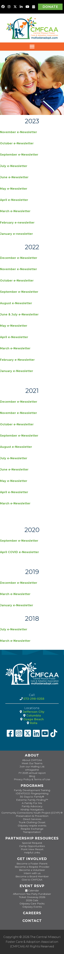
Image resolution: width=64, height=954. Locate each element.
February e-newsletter (17, 222)
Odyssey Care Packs (32, 903)
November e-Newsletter (18, 132)
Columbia (33, 715)
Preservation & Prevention (32, 815)
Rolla (33, 723)
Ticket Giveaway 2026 (32, 897)
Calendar (33, 890)
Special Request (32, 842)
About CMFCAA (32, 760)
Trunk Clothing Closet (32, 822)
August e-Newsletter (16, 303)
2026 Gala (32, 900)
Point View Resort (32, 849)
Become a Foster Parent (32, 863)
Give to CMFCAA (32, 879)
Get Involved (32, 859)
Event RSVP (32, 886)
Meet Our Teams (32, 763)
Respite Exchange (32, 828)
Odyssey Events (32, 906)
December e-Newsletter (18, 258)
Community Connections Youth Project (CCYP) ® (32, 812)
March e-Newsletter (15, 211)
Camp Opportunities (32, 846)
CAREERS (32, 913)
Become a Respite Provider (32, 866)
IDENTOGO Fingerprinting (32, 793)
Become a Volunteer (32, 870)
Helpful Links (32, 852)
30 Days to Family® (32, 796)
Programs (32, 786)
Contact (32, 921)
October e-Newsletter (17, 143)
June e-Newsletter (14, 177)
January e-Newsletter (16, 371)
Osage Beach (33, 719)
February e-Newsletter (17, 359)
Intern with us (32, 873)
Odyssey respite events (32, 825)
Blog (32, 776)
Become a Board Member (32, 876)
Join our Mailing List (32, 766)
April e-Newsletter (14, 200)
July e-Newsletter (13, 166)
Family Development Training (32, 790)
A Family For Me (32, 803)
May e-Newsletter (13, 188)
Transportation (32, 832)
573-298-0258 (33, 698)
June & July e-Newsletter (19, 314)
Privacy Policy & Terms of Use (32, 779)
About (32, 755)
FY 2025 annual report (32, 772)
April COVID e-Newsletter (19, 552)
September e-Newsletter (19, 154)
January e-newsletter (16, 234)
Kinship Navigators (32, 809)
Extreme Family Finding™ (32, 799)
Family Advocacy (32, 806)
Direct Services (32, 819)
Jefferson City (33, 711)
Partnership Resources (32, 838)
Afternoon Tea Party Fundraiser (32, 893)
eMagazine (32, 769)
